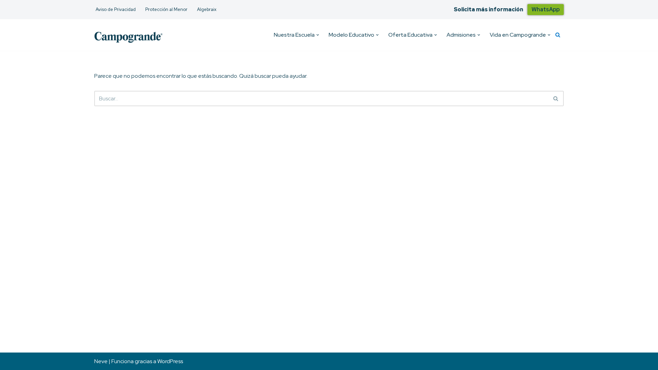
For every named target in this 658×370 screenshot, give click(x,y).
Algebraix (206, 9)
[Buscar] (557, 34)
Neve (101, 361)
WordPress (170, 361)
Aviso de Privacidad (116, 9)
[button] (317, 35)
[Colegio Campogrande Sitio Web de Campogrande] (128, 37)
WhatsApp (546, 9)
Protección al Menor (166, 9)
